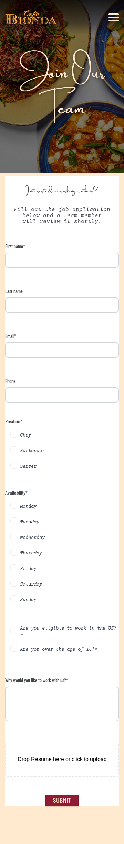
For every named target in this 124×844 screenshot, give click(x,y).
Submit (62, 800)
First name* (15, 246)
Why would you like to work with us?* (36, 680)
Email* (10, 336)
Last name (14, 291)
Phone (10, 381)
